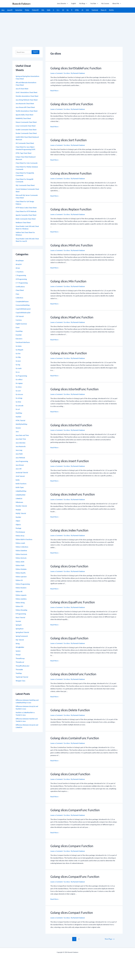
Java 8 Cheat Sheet (22, 89)
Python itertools (21, 558)
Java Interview (20, 443)
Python (27, 10)
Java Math (19, 454)
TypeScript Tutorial (22, 677)
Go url (18, 409)
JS (82, 10)
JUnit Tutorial (20, 476)
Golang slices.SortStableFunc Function (75, 68)
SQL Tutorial (20, 640)
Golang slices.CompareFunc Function (75, 810)
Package (18, 528)
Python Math (20, 565)
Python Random (21, 588)
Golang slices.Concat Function (70, 774)
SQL (42, 10)
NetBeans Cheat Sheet (23, 223)
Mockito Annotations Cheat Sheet (27, 96)
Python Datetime (21, 551)
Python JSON (20, 562)
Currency (19, 320)
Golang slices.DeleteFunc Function (73, 674)
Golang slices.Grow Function (69, 566)
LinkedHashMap (21, 491)
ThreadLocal (20, 662)
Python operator (21, 577)
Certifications (20, 287)
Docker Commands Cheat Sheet (26, 133)
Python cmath (20, 543)
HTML (77, 10)
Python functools (21, 554)
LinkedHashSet (20, 495)
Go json (18, 361)
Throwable (19, 670)
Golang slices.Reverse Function (71, 173)
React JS (103, 10)
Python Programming (23, 584)
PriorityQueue (20, 532)
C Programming (21, 275)
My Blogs (82, 3)
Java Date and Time (22, 435)
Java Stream (20, 465)
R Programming (21, 614)
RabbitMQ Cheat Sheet (23, 118)
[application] (67, 3)
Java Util (18, 469)
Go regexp (19, 383)
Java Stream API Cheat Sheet (25, 107)
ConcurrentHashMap (23, 305)
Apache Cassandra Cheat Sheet (26, 215)
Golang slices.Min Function (68, 281)
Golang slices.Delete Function (70, 710)
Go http (18, 357)
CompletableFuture (22, 302)
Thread (18, 655)
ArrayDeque (20, 261)
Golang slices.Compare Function (71, 846)
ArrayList (19, 264)
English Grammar (21, 324)
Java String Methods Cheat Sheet (27, 100)
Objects (18, 525)
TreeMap (19, 673)
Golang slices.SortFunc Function (71, 104)
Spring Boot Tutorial (22, 632)
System (18, 651)
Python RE (19, 592)
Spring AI (18, 625)
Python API (35, 10)
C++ (58, 10)
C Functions (19, 272)
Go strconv (19, 394)
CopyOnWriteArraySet (23, 313)
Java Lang (19, 450)
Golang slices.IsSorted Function (71, 425)
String (17, 644)
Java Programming (22, 461)
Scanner (18, 621)
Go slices (19, 387)
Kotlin (48, 10)
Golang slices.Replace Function (70, 209)
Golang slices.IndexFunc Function (72, 494)
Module (18, 510)
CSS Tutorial (20, 316)
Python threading (21, 610)
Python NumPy (21, 573)
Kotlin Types (20, 487)
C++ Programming (22, 283)
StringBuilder (20, 647)
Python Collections (22, 547)
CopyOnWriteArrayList (23, 309)
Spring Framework (22, 636)
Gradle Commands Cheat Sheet (26, 130)
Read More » (54, 91)
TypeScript (95, 10)
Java (2, 10)
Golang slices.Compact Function (71, 913)
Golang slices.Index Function (69, 530)
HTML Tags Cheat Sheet (23, 153)
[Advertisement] (67, 26)
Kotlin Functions (21, 484)
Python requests (21, 595)
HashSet (18, 417)
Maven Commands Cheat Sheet (26, 122)
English (73, 3)
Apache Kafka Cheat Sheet (24, 115)
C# (63, 10)
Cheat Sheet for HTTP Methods (26, 211)
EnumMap (19, 331)
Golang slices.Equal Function (69, 638)
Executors (19, 339)
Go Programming (21, 376)
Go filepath (19, 350)
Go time (18, 402)
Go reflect (19, 380)
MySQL (111, 10)
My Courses (105, 3)
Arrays (18, 268)
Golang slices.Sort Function (68, 140)
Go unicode (19, 406)
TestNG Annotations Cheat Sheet (26, 111)
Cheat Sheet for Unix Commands (26, 163)
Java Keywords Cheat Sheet (25, 104)
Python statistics (21, 599)
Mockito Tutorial (21, 506)
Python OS (19, 580)
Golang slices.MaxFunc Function (71, 317)
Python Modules (21, 569)
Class (17, 294)
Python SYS (19, 606)
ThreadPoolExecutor (22, 666)
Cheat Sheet (20, 290)
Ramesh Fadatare (21, 3)
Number (18, 517)
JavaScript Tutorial (22, 473)
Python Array (20, 536)
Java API (9, 10)
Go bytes (19, 346)
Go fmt (18, 354)
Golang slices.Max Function (68, 353)
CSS (87, 10)
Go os (18, 372)
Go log (18, 365)
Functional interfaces (23, 342)
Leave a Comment (56, 73)
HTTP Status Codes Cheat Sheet (26, 208)
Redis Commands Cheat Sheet (26, 219)
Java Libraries (61, 3)
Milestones (19, 502)
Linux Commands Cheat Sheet (26, 126)
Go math (18, 368)
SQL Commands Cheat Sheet (25, 185)
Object (18, 521)
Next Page (109, 939)
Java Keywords (21, 446)
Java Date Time (21, 439)
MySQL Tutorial (21, 513)
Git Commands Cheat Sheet (25, 143)
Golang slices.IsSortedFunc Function (74, 389)
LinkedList (19, 499)
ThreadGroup (20, 658)
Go (68, 10)
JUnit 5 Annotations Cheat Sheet (26, 92)
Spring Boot (18, 10)
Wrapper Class (20, 681)
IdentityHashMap (21, 424)
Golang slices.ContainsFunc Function (74, 738)
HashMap (19, 413)
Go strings (19, 398)
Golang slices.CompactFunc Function (74, 877)
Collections (19, 298)
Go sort (18, 391)
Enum (17, 327)
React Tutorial (20, 618)
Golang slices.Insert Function (69, 461)
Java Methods (20, 458)
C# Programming (21, 279)
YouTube (93, 3)
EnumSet (19, 335)
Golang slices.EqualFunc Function (72, 602)
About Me (115, 3)
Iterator (18, 428)
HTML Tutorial (20, 420)
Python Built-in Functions (24, 539)
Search (35, 52)
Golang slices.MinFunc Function (71, 245)
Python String (20, 603)
